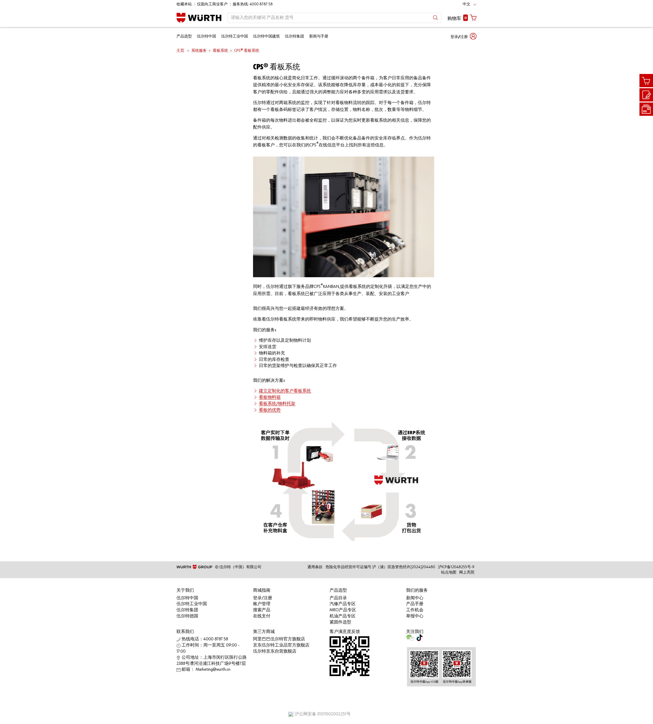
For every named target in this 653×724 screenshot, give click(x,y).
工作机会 (414, 610)
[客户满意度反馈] (646, 94)
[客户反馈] (646, 95)
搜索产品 (261, 610)
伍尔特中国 (206, 36)
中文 (466, 4)
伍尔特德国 (187, 616)
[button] (463, 36)
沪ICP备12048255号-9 (456, 567)
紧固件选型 (340, 622)
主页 (180, 51)
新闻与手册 (318, 36)
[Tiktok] (419, 639)
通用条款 (315, 567)
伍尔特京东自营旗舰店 (274, 651)
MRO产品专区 (343, 610)
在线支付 (261, 616)
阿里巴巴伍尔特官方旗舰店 (279, 639)
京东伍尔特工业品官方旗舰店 (281, 645)
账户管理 (261, 604)
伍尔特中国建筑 (266, 36)
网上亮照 (466, 572)
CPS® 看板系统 (246, 51)
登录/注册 (262, 598)
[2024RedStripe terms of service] (646, 109)
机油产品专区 (343, 616)
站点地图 (448, 572)
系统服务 (199, 51)
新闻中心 (414, 598)
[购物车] (646, 80)
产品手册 (414, 604)
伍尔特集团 (294, 36)
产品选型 (184, 36)
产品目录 (338, 598)
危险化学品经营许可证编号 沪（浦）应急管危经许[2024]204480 (380, 567)
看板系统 (220, 51)
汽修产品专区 (343, 604)
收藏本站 (184, 4)
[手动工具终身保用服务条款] (646, 109)
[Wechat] (410, 639)
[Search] (435, 17)
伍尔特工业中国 (234, 36)
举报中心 (414, 616)
